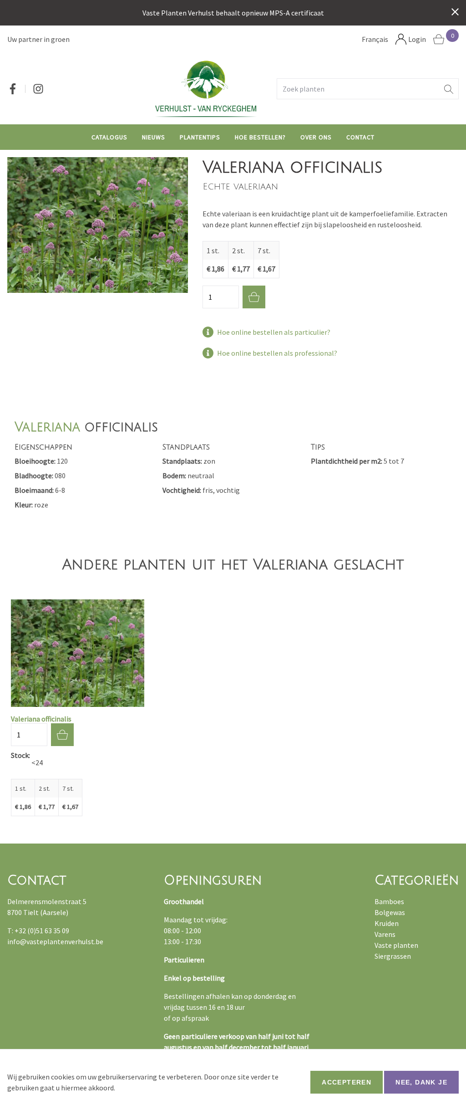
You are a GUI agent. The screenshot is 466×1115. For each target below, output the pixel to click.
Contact (360, 137)
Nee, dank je (421, 1082)
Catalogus (109, 137)
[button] (449, 88)
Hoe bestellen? (260, 137)
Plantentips (200, 137)
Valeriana (47, 427)
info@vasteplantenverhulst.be (55, 941)
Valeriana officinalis (41, 718)
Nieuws (153, 137)
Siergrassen (393, 956)
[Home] (206, 88)
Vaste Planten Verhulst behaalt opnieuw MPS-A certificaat (233, 12)
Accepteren (346, 1082)
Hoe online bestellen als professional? (277, 353)
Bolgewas (390, 912)
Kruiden (387, 923)
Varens (385, 934)
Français (375, 39)
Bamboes (389, 901)
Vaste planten (396, 945)
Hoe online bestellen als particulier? (273, 332)
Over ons (316, 137)
